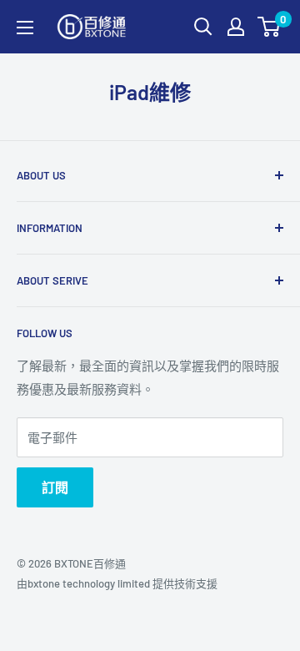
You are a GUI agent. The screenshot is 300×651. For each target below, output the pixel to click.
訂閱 (55, 487)
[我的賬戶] (236, 27)
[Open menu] (25, 27)
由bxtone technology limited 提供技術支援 (117, 583)
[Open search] (203, 27)
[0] (269, 27)
